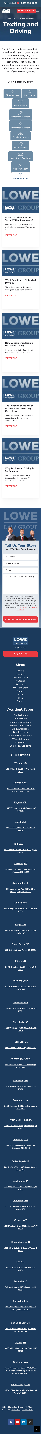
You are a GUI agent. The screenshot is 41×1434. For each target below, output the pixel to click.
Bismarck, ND (20, 980)
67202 (20, 772)
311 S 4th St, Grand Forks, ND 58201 (20, 950)
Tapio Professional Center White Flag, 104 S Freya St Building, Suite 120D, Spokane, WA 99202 (21, 1371)
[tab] (12, 93)
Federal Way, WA (20, 1384)
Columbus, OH (20, 1139)
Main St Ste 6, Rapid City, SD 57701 (20, 1048)
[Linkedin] (24, 1422)
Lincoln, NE (20, 822)
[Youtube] (17, 1422)
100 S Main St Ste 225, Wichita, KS (20, 769)
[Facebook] (11, 1422)
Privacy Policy (22, 607)
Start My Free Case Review (20, 619)
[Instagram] (30, 1422)
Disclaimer (16, 1410)
